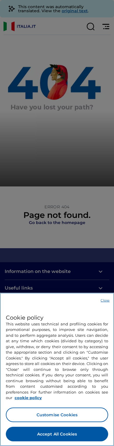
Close (105, 300)
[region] (57, 369)
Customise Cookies (57, 414)
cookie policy (28, 397)
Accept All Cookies (57, 434)
